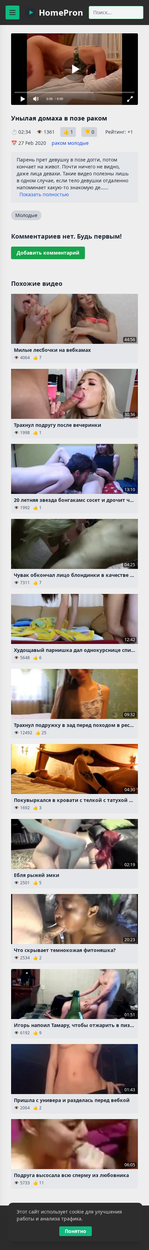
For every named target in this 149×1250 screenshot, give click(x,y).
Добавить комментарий (48, 252)
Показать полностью (44, 194)
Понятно (75, 1231)
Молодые (26, 215)
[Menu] (12, 12)
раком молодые (70, 143)
